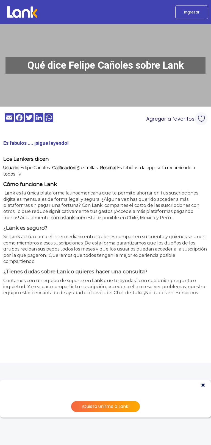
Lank (9, 193)
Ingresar (191, 12)
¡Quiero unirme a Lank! (106, 406)
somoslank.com (68, 217)
